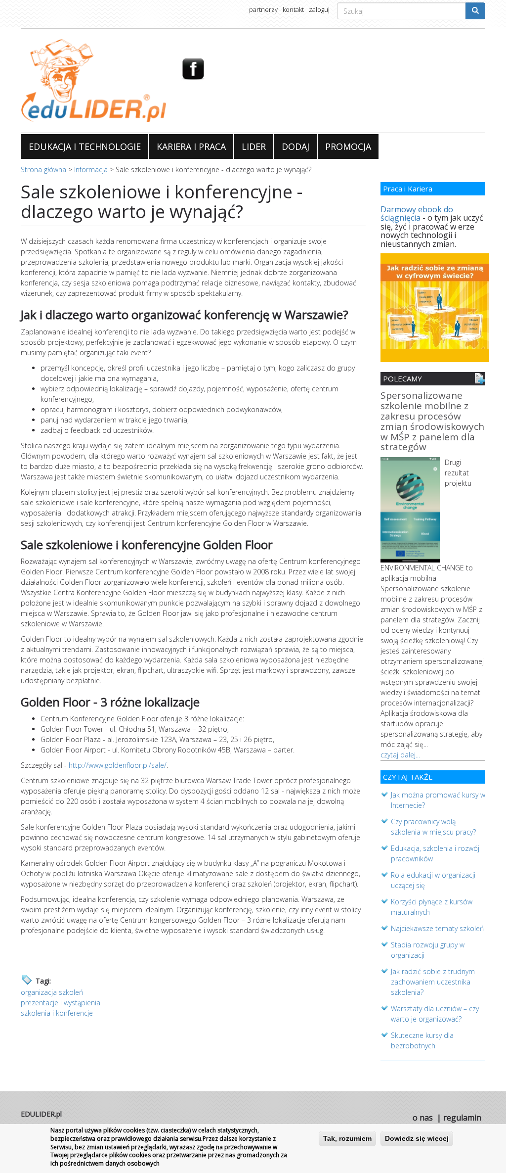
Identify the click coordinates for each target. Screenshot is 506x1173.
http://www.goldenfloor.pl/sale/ (118, 765)
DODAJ (295, 146)
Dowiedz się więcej (417, 1138)
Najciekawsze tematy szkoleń (437, 928)
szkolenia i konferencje (57, 1013)
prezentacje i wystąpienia (60, 1002)
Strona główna (43, 169)
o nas (423, 1117)
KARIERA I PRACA (191, 146)
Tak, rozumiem (347, 1138)
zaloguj (319, 9)
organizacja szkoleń (52, 992)
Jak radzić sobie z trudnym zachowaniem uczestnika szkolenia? (433, 982)
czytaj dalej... (400, 754)
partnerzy (263, 9)
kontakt (293, 9)
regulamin (462, 1117)
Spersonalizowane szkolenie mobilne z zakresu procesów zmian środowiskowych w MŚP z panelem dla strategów (432, 421)
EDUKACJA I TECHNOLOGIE (85, 146)
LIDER (254, 146)
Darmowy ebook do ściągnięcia (416, 214)
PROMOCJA (348, 146)
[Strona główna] (93, 81)
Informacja (91, 169)
